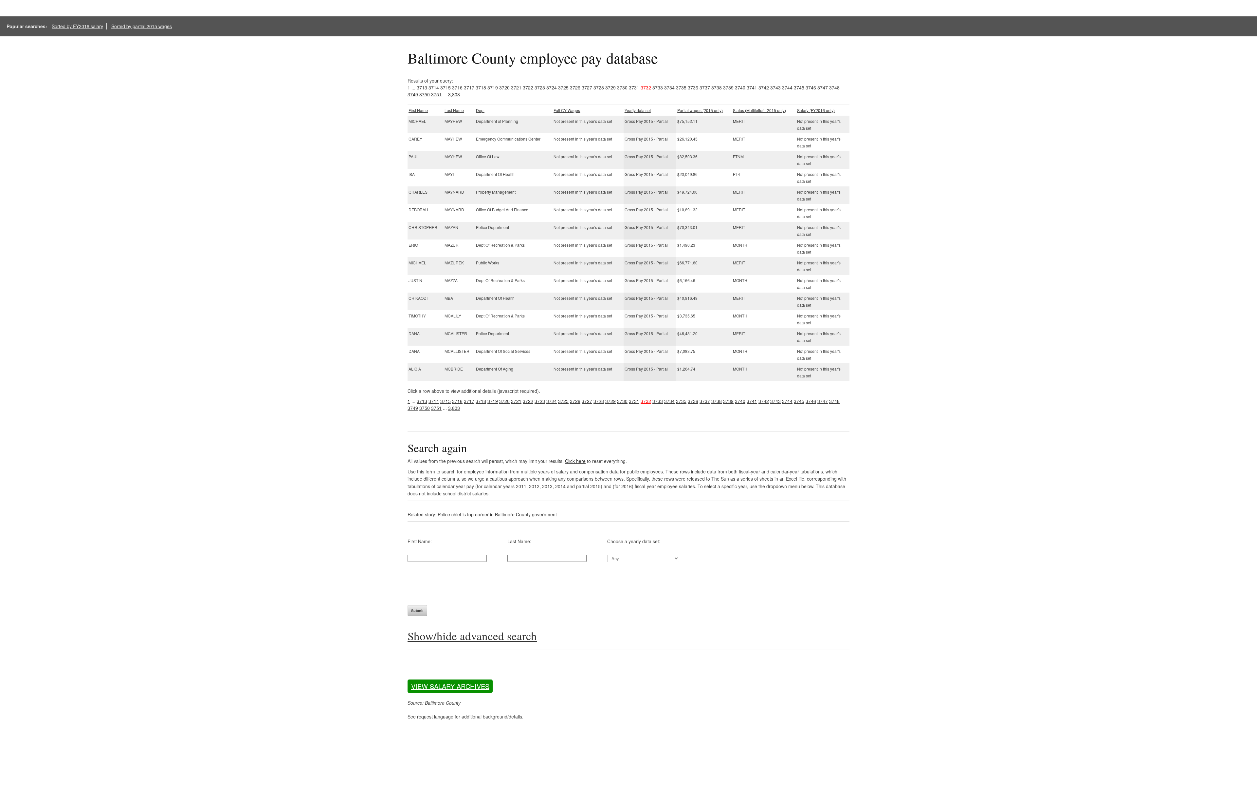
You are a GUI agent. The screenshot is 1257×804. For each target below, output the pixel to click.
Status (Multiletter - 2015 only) (759, 110)
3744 (787, 87)
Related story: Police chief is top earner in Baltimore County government (482, 514)
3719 (492, 87)
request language (435, 716)
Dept (480, 110)
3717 (469, 87)
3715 (445, 87)
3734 (669, 87)
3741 (752, 87)
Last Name (454, 110)
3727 (587, 87)
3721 (516, 87)
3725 (563, 87)
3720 (504, 87)
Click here (575, 461)
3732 (646, 87)
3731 (634, 87)
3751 (436, 94)
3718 (481, 87)
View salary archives (450, 686)
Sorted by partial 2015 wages (141, 26)
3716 (457, 87)
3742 (763, 87)
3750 (424, 94)
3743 (775, 87)
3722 (528, 87)
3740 (740, 87)
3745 (799, 87)
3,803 (454, 94)
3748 (834, 87)
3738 (716, 87)
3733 (657, 87)
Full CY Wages (567, 110)
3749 (413, 94)
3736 (693, 87)
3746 (811, 87)
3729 (610, 87)
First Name (418, 110)
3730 (622, 87)
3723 (540, 87)
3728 (598, 87)
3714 (433, 87)
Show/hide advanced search (472, 635)
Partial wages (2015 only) (700, 110)
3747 (822, 87)
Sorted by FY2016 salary (77, 26)
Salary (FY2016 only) (816, 110)
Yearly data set (638, 110)
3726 (575, 87)
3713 (422, 87)
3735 (681, 87)
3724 (551, 87)
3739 (728, 87)
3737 (705, 87)
